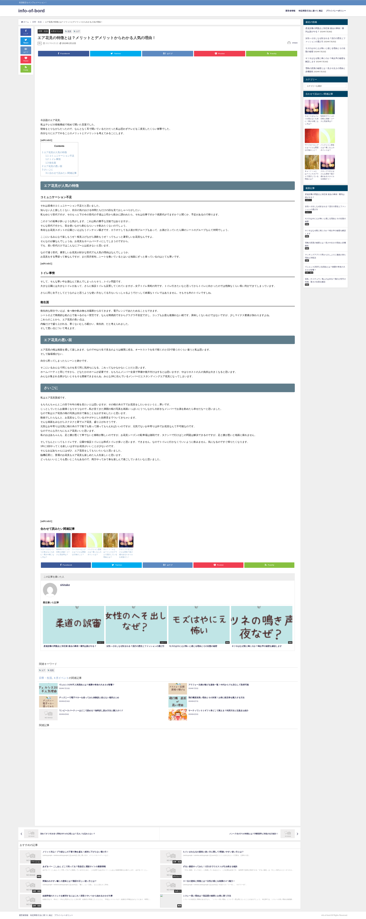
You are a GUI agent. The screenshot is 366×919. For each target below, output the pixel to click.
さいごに (47, 169)
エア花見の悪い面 (52, 166)
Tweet (25, 43)
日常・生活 (43, 31)
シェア (25, 34)
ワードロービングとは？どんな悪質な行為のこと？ (79, 552)
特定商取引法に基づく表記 (311, 11)
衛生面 (50, 163)
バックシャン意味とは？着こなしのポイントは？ (94, 552)
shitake (295, 43)
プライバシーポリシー (336, 11)
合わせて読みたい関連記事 (61, 173)
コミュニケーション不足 (59, 156)
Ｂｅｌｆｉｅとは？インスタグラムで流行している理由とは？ (110, 553)
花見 (69, 31)
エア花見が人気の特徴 (54, 152)
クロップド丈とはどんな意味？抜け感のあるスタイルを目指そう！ (126, 553)
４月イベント (56, 31)
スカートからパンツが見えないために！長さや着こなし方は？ (47, 553)
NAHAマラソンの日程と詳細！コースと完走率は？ (63, 552)
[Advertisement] (126, 89)
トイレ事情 (53, 159)
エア (78, 31)
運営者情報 (290, 11)
